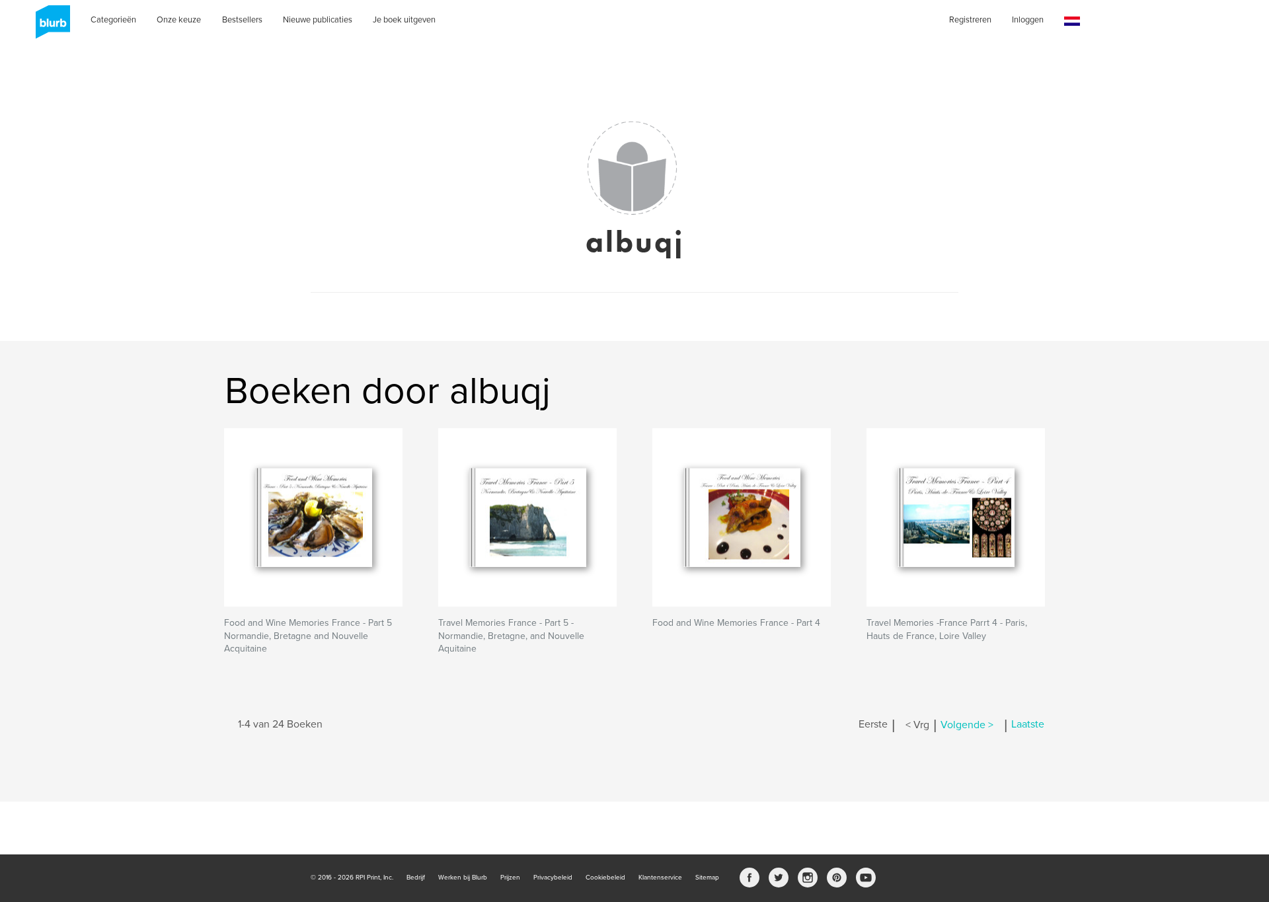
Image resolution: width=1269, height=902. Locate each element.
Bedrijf (415, 878)
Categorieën (113, 20)
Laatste (1027, 725)
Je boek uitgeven (404, 20)
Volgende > (967, 725)
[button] (1072, 21)
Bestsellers (242, 20)
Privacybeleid (552, 878)
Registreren (970, 20)
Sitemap (707, 878)
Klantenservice (660, 878)
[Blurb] (49, 26)
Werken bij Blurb (462, 878)
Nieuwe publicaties (317, 20)
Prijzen (510, 878)
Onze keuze (179, 20)
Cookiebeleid (605, 878)
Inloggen (1028, 20)
